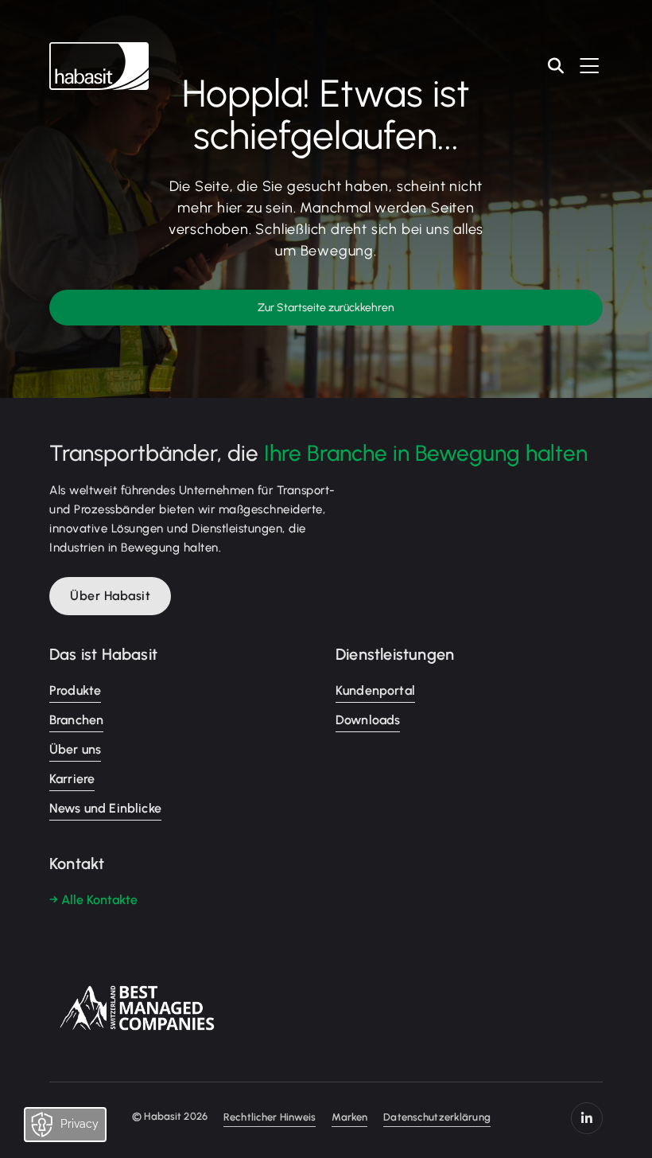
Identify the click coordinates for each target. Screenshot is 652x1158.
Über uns (75, 749)
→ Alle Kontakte (93, 899)
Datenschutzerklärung (437, 1117)
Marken (349, 1117)
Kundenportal (375, 690)
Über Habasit (110, 595)
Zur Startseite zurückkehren (326, 307)
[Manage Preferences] (81, 1128)
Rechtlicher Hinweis (269, 1117)
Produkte (75, 690)
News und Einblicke (105, 808)
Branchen (76, 719)
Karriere (72, 778)
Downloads (368, 719)
